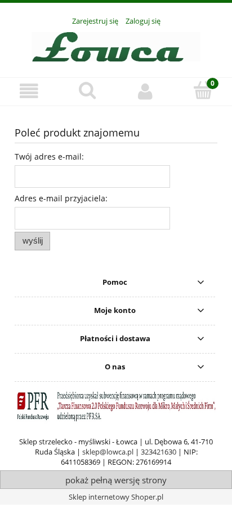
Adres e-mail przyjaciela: (61, 198)
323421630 (158, 452)
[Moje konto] (145, 91)
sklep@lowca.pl (107, 452)
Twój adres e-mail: (49, 156)
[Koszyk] (203, 90)
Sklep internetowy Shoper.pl (116, 497)
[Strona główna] (116, 45)
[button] (29, 91)
